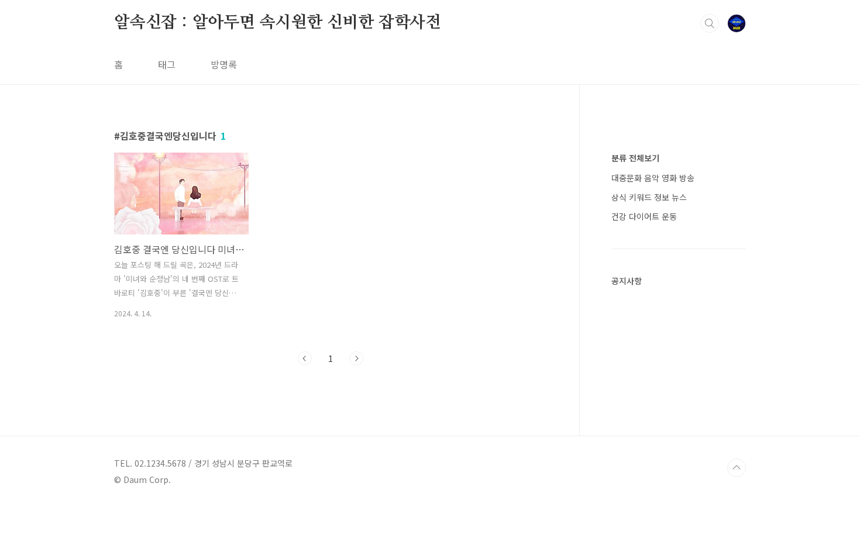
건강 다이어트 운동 (644, 216)
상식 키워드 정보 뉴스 (649, 197)
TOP (736, 467)
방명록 (224, 64)
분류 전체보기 (635, 158)
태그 (167, 64)
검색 (709, 23)
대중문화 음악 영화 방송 (652, 178)
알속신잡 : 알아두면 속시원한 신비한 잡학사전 (277, 23)
